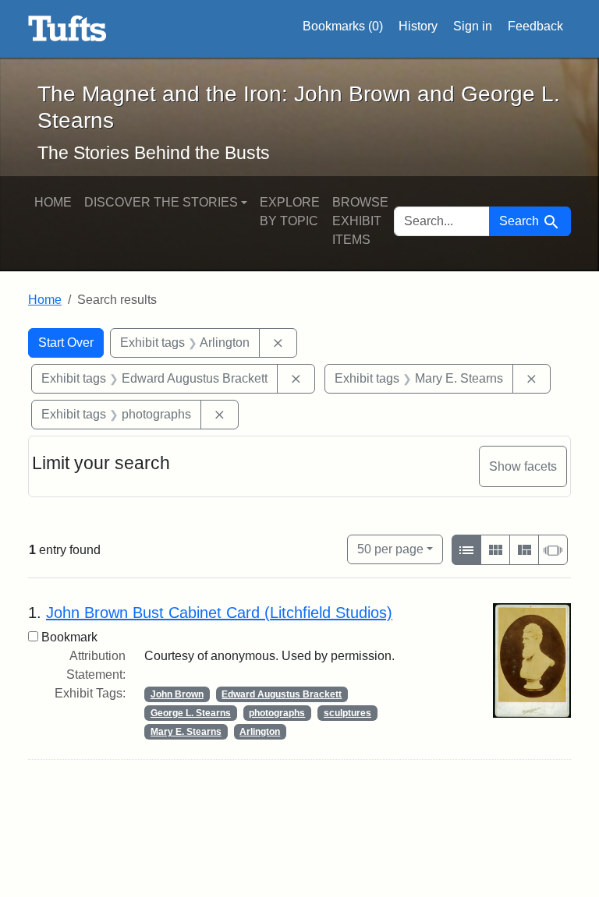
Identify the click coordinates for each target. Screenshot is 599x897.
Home (53, 202)
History (418, 26)
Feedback (535, 26)
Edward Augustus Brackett (282, 694)
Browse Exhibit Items (360, 221)
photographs (277, 713)
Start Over (66, 342)
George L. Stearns (191, 713)
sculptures (347, 713)
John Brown (177, 694)
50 (390, 549)
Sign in (472, 26)
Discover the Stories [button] (161, 202)
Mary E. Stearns (186, 731)
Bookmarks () (343, 26)
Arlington (259, 731)
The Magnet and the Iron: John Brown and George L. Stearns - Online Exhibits (67, 29)
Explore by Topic (290, 212)
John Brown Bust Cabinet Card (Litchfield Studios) (219, 612)
